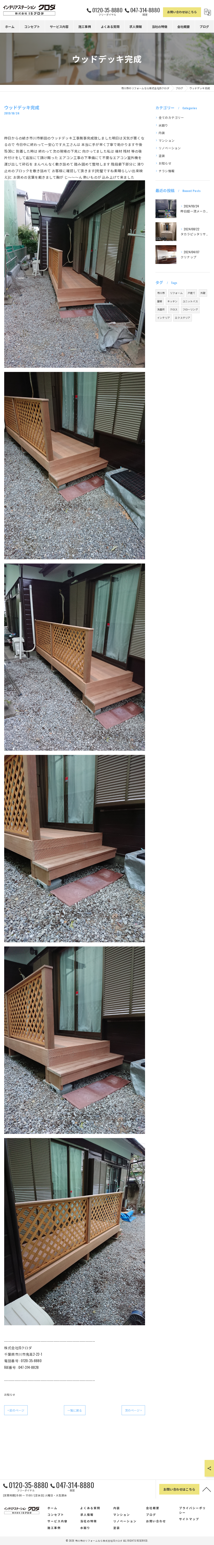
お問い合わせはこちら (182, 12)
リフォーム (176, 293)
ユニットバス (190, 301)
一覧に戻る (74, 1410)
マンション (167, 140)
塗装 (162, 155)
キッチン (172, 301)
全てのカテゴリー (171, 117)
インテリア (163, 317)
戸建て (191, 293)
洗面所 (161, 309)
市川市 (161, 293)
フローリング (190, 309)
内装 (162, 133)
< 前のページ (16, 1410)
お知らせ (9, 1394)
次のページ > (133, 1410)
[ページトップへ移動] (207, 1489)
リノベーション (170, 148)
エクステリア (182, 317)
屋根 (159, 301)
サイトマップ (189, 1519)
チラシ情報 (167, 171)
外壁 (202, 293)
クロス (174, 309)
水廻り (163, 125)
